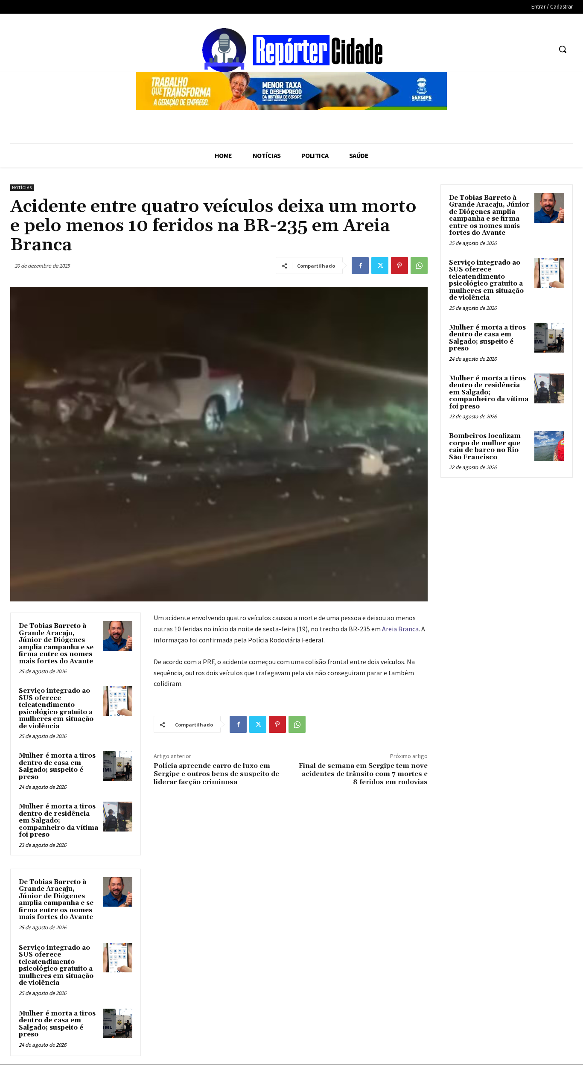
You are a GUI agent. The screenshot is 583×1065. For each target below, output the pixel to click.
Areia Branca (400, 628)
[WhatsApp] (419, 265)
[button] (562, 49)
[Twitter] (379, 265)
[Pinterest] (399, 265)
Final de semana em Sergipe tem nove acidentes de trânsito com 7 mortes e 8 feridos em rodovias (363, 774)
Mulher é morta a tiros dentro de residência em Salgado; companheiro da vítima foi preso (58, 820)
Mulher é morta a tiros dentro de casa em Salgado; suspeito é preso (57, 766)
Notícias (22, 187)
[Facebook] (360, 265)
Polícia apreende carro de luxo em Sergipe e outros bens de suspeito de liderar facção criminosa (216, 774)
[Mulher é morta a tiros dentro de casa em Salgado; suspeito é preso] (117, 765)
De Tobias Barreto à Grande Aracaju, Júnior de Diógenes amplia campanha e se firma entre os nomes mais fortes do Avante (56, 643)
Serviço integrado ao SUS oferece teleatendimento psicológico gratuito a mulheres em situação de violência (56, 708)
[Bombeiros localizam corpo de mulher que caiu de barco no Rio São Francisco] (549, 446)
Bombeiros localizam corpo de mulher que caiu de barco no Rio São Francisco (485, 446)
